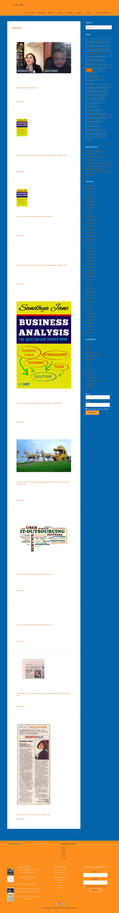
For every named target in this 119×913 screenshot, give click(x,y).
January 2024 (90, 220)
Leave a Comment (23, 155)
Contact (88, 13)
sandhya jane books (93, 128)
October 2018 (90, 273)
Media (79, 13)
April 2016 (89, 311)
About (33, 13)
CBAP (102, 70)
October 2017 (90, 289)
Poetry (88, 368)
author (89, 44)
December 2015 (91, 317)
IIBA (88, 93)
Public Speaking (91, 371)
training (102, 136)
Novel (101, 112)
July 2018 (89, 282)
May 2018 (89, 286)
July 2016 (89, 304)
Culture (107, 85)
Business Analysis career (95, 58)
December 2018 (91, 267)
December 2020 (91, 257)
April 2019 (89, 260)
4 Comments (21, 693)
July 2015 (89, 326)
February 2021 (90, 251)
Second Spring (91, 132)
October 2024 (90, 201)
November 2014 (91, 332)
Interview (89, 362)
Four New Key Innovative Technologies (98, 163)
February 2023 (90, 235)
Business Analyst (92, 66)
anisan (89, 40)
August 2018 (90, 279)
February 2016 (90, 314)
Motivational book (92, 112)
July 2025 (89, 192)
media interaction (92, 108)
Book (96, 44)
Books (60, 13)
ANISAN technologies (101, 40)
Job (97, 101)
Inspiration (90, 97)
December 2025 (91, 189)
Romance (107, 116)
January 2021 (90, 254)
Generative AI (90, 359)
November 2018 (91, 270)
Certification (91, 74)
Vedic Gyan (65, 482)
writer (88, 139)
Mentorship (41, 13)
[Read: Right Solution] (33, 764)
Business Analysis (35, 155)
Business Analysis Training (95, 62)
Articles (32, 482)
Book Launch (105, 44)
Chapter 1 (90, 82)
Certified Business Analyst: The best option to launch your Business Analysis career (42, 614)
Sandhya (101, 120)
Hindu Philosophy (101, 89)
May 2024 (89, 210)
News (49, 403)
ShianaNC (102, 132)
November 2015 (91, 320)
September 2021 (91, 242)
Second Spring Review (93, 381)
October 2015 (90, 323)
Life (102, 101)
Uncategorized (90, 384)
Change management (49, 155)
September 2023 (91, 232)
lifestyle (89, 105)
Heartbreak (90, 89)
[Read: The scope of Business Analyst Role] (44, 538)
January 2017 (90, 295)
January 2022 (90, 239)
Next (75, 833)
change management (94, 78)
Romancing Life (22, 88)
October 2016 (90, 301)
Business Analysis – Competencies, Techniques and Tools (42, 145)
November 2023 (91, 226)
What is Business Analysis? (39, 211)
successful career (92, 136)
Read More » (21, 102)
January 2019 (90, 264)
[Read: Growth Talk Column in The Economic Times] (33, 668)
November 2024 (91, 198)
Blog (62, 853)
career (89, 70)
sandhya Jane (92, 124)
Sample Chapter (91, 120)
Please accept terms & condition (98, 409)
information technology (99, 93)
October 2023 (90, 229)
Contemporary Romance (94, 86)
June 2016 (89, 307)
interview (99, 97)
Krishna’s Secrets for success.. (41, 476)
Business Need (105, 66)
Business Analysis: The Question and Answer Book (97, 53)
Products (69, 13)
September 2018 (91, 276)
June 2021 (89, 248)
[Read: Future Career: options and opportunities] (44, 57)
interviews (90, 101)
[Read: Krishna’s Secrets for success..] (44, 455)
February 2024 (90, 217)
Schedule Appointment (102, 13)
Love (96, 105)
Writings (50, 13)
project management (94, 116)
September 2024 (91, 204)
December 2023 (91, 223)
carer (96, 70)
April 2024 (89, 214)
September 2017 (91, 292)
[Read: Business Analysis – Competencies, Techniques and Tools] (22, 127)
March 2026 (90, 185)
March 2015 (89, 329)
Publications (90, 375)
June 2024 (89, 207)
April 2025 (89, 195)
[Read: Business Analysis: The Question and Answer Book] (44, 345)
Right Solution (28, 809)
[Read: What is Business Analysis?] (22, 197)
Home (26, 13)
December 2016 (91, 298)
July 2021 (89, 245)
